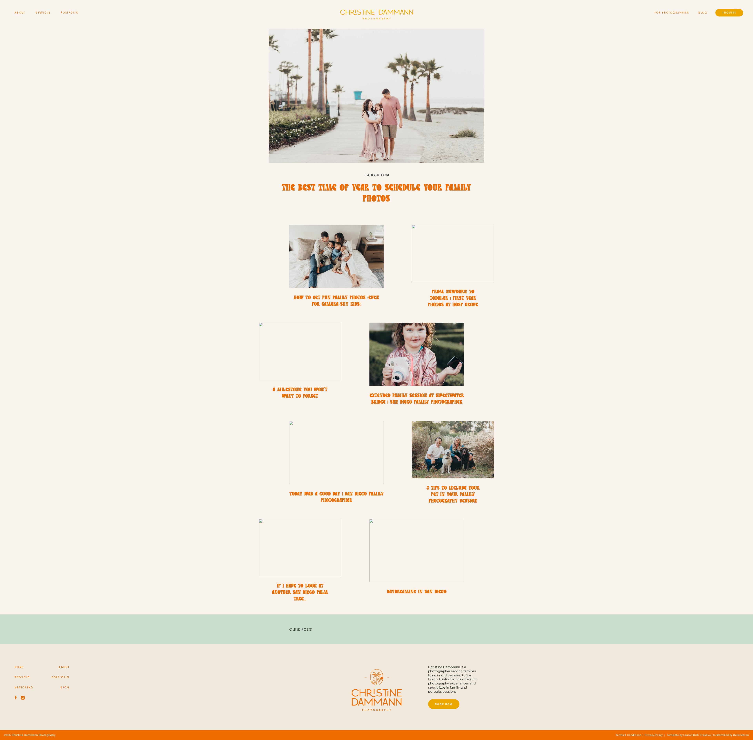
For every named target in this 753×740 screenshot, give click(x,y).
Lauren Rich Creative (697, 735)
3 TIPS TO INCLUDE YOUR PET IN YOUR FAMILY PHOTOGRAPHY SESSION (453, 495)
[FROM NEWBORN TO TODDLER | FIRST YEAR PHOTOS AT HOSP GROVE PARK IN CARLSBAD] (453, 253)
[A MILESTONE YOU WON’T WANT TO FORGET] (300, 351)
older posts (300, 629)
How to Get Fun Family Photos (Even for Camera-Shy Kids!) (336, 301)
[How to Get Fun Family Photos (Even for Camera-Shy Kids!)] (336, 256)
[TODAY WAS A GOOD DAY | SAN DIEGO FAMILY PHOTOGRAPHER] (336, 452)
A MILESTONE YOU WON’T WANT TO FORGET (300, 393)
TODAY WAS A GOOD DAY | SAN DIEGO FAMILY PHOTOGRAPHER (336, 497)
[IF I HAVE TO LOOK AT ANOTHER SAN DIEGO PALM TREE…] (300, 547)
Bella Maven (741, 735)
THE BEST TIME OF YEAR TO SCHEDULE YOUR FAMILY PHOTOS (376, 193)
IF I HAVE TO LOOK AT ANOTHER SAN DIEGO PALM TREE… (300, 593)
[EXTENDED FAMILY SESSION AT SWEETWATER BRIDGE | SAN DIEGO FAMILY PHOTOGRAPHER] (416, 354)
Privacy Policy (654, 735)
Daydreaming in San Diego (417, 592)
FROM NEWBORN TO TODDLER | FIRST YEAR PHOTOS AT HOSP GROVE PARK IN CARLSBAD (453, 301)
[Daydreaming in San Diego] (416, 550)
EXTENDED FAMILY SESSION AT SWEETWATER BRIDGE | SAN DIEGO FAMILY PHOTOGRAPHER (417, 399)
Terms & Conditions (628, 735)
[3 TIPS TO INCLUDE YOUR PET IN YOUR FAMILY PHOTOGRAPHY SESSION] (453, 449)
